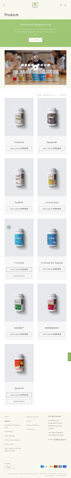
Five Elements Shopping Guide (12, 426)
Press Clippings (9, 436)
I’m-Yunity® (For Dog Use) (52, 263)
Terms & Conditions (32, 425)
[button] (4, 5)
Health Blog (8, 431)
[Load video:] (35, 67)
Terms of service (62, 473)
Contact (28, 421)
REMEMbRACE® (52, 328)
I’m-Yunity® (19, 263)
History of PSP (9, 444)
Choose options (19, 276)
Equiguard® (52, 142)
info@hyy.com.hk (59, 439)
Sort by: (39, 95)
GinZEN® (19, 202)
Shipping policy (50, 475)
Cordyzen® (19, 142)
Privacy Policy (30, 429)
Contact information (61, 475)
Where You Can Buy (32, 417)
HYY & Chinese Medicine (12, 440)
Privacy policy (52, 473)
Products (7, 421)
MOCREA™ (19, 328)
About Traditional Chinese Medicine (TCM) (13, 449)
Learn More (35, 40)
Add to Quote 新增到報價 (19, 269)
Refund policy (43, 473)
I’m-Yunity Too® (51, 202)
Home (6, 417)
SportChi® (19, 388)
